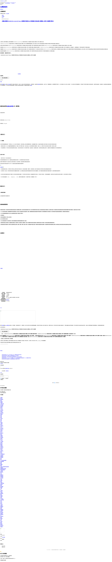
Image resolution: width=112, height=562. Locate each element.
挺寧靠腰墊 (2, 461)
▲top (1, 372)
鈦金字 (1, 491)
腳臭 (1, 400)
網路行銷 (1, 514)
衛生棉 (1, 511)
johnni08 (1, 363)
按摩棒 (1, 507)
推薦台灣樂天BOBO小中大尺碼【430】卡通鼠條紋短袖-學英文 (11, 354)
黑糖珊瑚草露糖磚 (3, 468)
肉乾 (1, 420)
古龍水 (1, 521)
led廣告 (1, 490)
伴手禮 (1, 418)
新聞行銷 (1, 516)
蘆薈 (1, 517)
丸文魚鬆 (1, 498)
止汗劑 (1, 440)
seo (0, 515)
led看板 (1, 492)
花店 (1, 473)
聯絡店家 (7, 299)
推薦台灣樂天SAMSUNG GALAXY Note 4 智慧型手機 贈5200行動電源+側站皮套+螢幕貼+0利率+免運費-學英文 (28, 21)
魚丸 (1, 421)
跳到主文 (1, 9)
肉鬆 (1, 416)
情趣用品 (1, 506)
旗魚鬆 (39, 84)
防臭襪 (1, 402)
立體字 (1, 480)
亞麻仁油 (1, 447)
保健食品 (1, 446)
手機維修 (1, 510)
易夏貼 (1, 438)
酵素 (1, 465)
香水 (1, 520)
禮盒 (31, 85)
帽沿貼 (1, 398)
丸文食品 (9, 84)
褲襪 (1, 485)
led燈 (1, 488)
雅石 (1, 458)
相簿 (3, 15)
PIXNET (49, 549)
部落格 (3, 16)
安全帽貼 (19, 73)
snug (1, 307)
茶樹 (1, 519)
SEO (1, 472)
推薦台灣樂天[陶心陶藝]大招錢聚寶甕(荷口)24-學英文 (10, 355)
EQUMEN (1, 525)
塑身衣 (1, 523)
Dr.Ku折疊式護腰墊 (3, 460)
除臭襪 (1, 167)
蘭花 (1, 459)
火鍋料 (1, 423)
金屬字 (1, 482)
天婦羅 (1, 268)
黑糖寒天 (1, 467)
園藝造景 (1, 456)
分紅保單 (1, 455)
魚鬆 (1, 81)
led (0, 489)
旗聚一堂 (1, 413)
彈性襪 (1, 484)
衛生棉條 (1, 512)
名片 (3, 17)
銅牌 (1, 481)
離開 (5, 560)
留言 (8, 368)
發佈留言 (2, 379)
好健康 (1, 445)
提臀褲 (1, 526)
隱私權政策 (60, 549)
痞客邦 (6, 368)
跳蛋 (1, 508)
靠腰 (1, 462)
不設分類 (7, 13)
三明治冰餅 (2, 403)
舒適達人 (1, 513)
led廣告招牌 (2, 483)
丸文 (5, 84)
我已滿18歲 (2, 560)
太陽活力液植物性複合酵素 (4, 466)
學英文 (1, 350)
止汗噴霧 (1, 441)
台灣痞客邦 (3, 7)
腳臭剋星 (8, 325)
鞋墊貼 (1, 411)
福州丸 (1, 424)
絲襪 (1, 497)
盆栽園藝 (1, 457)
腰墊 (1, 463)
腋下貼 (1, 439)
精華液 (1, 518)
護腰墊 (1, 464)
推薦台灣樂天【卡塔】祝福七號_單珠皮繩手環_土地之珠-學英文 (12, 356)
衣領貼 (1, 397)
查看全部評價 (10, 106)
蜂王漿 (1, 448)
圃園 (1, 522)
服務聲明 (64, 549)
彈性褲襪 (1, 486)
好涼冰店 (1, 404)
